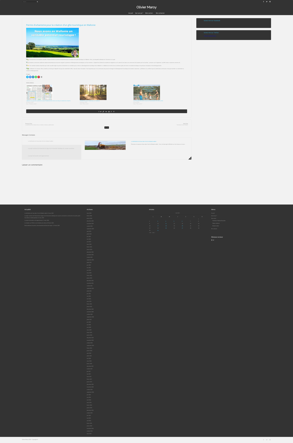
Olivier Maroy (147, 7)
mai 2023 (89, 239)
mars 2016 (89, 402)
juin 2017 (89, 371)
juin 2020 (89, 322)
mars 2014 (89, 433)
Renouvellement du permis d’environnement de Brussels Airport (38, 225)
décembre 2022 (90, 252)
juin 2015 (89, 415)
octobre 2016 (89, 389)
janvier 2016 (89, 407)
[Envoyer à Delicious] (103, 112)
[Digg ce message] (106, 112)
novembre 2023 (90, 223)
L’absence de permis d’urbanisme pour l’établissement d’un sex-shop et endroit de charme (48, 100)
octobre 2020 (89, 314)
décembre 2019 (90, 337)
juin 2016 (89, 394)
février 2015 (89, 423)
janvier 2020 (89, 335)
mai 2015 (89, 418)
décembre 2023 (90, 221)
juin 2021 (89, 293)
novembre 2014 (90, 428)
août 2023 (89, 231)
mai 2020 (89, 324)
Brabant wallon (215, 225)
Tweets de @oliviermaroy (210, 36)
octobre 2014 (89, 431)
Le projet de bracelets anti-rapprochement (38, 156)
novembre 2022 (90, 254)
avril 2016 (89, 400)
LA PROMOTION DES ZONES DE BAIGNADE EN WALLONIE (148, 100)
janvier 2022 (89, 278)
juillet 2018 (89, 355)
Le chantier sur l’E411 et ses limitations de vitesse (35, 223)
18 (166, 225)
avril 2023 (89, 241)
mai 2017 (89, 374)
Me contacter (160, 13)
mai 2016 (89, 397)
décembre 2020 (90, 309)
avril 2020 (89, 327)
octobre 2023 (89, 226)
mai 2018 (89, 358)
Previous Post (39, 124)
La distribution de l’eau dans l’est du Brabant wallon (40, 141)
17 (157, 225)
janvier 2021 (89, 306)
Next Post (182, 124)
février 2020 (89, 332)
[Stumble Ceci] (109, 112)
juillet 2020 (89, 319)
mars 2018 (89, 361)
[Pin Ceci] (114, 112)
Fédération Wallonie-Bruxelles (219, 220)
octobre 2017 (89, 368)
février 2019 (89, 348)
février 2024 (89, 215)
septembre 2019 (90, 345)
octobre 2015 (89, 412)
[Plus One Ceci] (111, 112)
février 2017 (89, 379)
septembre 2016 (90, 392)
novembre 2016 (90, 387)
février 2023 (89, 246)
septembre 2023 (90, 228)
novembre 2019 (90, 340)
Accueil (130, 13)
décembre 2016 (90, 384)
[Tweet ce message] (101, 112)
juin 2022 (89, 265)
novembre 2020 (90, 311)
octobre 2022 (89, 257)
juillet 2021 (89, 291)
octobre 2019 (89, 342)
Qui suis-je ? (139, 13)
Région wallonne (216, 223)
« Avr (150, 232)
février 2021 (89, 304)
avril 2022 (89, 270)
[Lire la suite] (189, 158)
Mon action (149, 13)
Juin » (153, 232)
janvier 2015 (89, 425)
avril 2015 (89, 420)
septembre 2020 (90, 317)
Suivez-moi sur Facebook (212, 20)
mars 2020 (89, 329)
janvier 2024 (89, 218)
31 (157, 230)
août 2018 (89, 353)
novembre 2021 (90, 283)
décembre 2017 (90, 366)
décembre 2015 (90, 410)
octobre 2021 (89, 285)
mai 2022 (89, 267)
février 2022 (89, 275)
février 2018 (89, 363)
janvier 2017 (89, 381)
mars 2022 (89, 272)
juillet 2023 (89, 234)
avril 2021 (89, 298)
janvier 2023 (89, 249)
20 (182, 225)
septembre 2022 (90, 259)
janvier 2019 (89, 350)
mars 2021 (89, 301)
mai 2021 (89, 296)
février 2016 (89, 405)
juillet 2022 (89, 262)
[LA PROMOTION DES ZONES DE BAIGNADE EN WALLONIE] (159, 92)
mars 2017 (89, 376)
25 (166, 228)
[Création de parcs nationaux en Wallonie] (106, 92)
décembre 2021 (90, 280)
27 (182, 228)
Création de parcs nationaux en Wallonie (90, 100)
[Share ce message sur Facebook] (99, 112)
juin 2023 (89, 236)
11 (165, 223)
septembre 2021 (90, 288)
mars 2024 (89, 213)
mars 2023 (89, 244)
